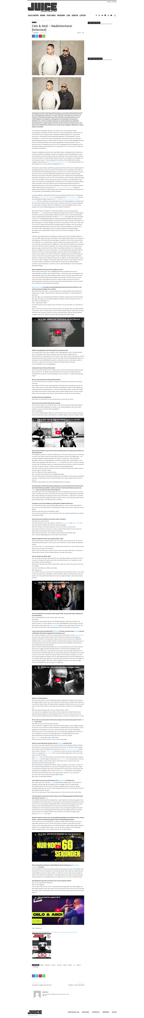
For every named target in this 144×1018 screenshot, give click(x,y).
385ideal (42, 965)
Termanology (62, 759)
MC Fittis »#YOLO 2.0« (72, 197)
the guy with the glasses (71, 749)
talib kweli (79, 965)
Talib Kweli (41, 813)
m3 (74, 965)
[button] (115, 15)
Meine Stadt (76, 523)
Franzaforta (66, 523)
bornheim (54, 965)
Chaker (59, 462)
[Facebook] (96, 15)
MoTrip (52, 162)
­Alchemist (60, 743)
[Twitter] (108, 15)
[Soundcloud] (102, 15)
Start (33, 20)
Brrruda (76, 631)
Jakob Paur (36, 32)
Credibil (66, 162)
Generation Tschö (37, 287)
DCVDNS (57, 199)
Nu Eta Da (61, 216)
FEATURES (37, 20)
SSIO (49, 162)
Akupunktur (61, 780)
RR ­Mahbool (56, 631)
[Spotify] (105, 15)
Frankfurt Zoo (49, 751)
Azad (63, 164)
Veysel (57, 162)
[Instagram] (99, 15)
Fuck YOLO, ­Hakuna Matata (47, 197)
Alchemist (37, 737)
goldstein (70, 965)
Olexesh (61, 162)
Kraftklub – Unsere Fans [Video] (76, 985)
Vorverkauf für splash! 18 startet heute (42, 985)
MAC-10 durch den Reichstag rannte (63, 187)
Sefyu (52, 782)
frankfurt (65, 965)
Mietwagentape (79, 635)
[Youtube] (111, 15)
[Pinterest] (40, 36)
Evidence (37, 759)
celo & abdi (59, 965)
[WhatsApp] (43, 36)
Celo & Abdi (48, 753)
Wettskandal (53, 625)
